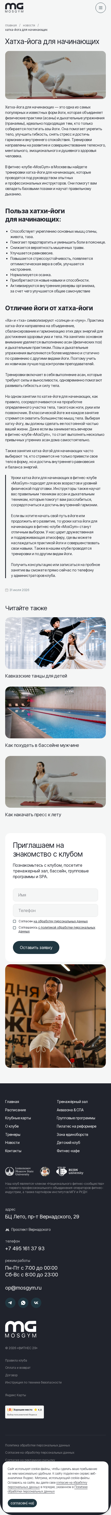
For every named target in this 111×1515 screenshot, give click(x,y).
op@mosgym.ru (23, 1288)
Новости (29, 25)
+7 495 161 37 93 (25, 1248)
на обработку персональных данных (61, 921)
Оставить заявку (36, 947)
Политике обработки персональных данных (48, 1489)
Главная (11, 25)
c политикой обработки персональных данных (57, 929)
